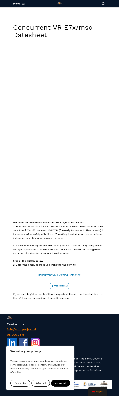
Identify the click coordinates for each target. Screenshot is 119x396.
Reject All (41, 383)
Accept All (60, 383)
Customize (20, 383)
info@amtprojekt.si (21, 329)
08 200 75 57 (16, 334)
